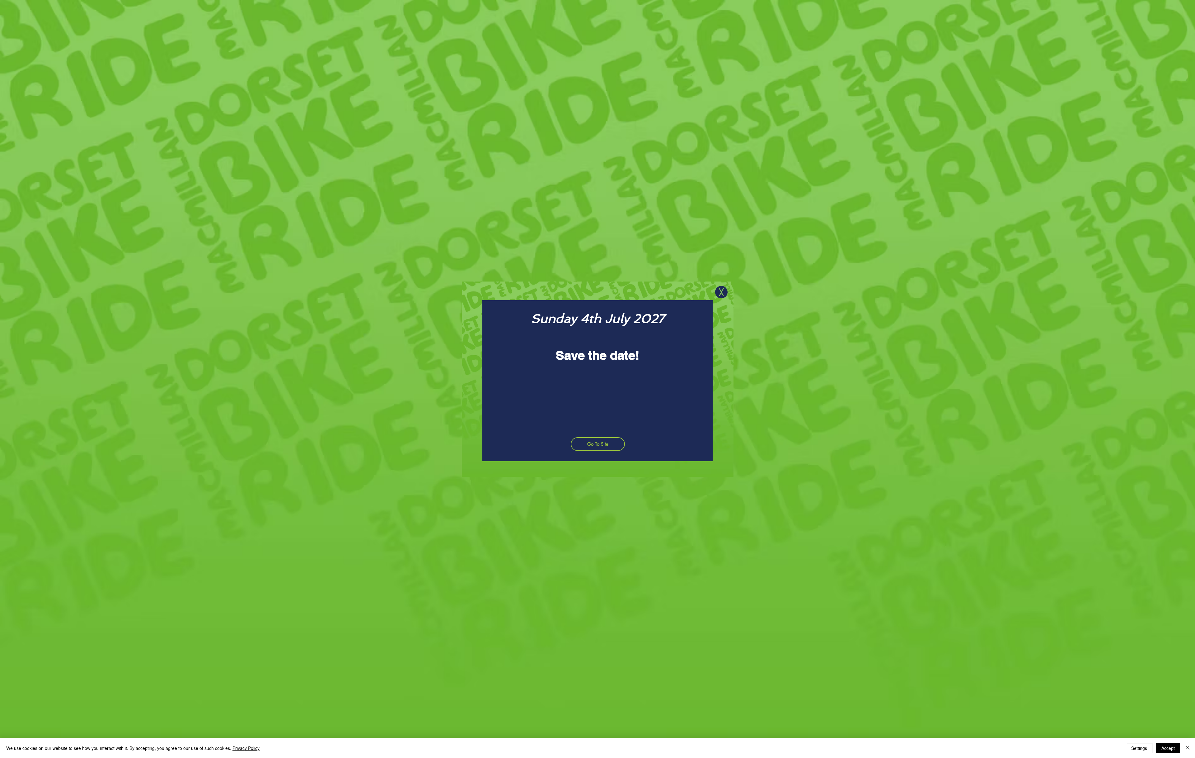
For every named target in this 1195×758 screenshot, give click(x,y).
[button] (721, 292)
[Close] (1187, 748)
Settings (1139, 748)
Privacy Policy (246, 748)
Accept (1168, 748)
